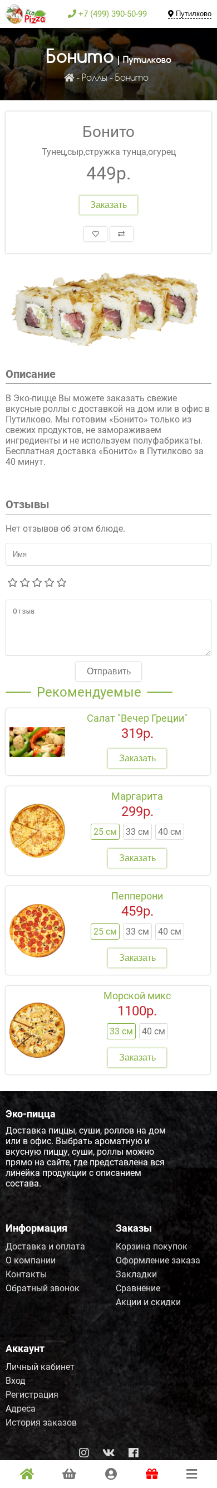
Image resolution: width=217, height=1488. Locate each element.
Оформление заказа (158, 1260)
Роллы (94, 78)
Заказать (108, 205)
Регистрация (32, 1394)
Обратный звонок (43, 1288)
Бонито (132, 78)
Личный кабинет (40, 1366)
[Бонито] (108, 310)
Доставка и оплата (45, 1246)
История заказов (41, 1422)
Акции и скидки (148, 1302)
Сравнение (138, 1288)
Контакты (26, 1274)
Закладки (136, 1274)
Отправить (109, 671)
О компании (31, 1260)
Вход (16, 1380)
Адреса (21, 1408)
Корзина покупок (152, 1246)
